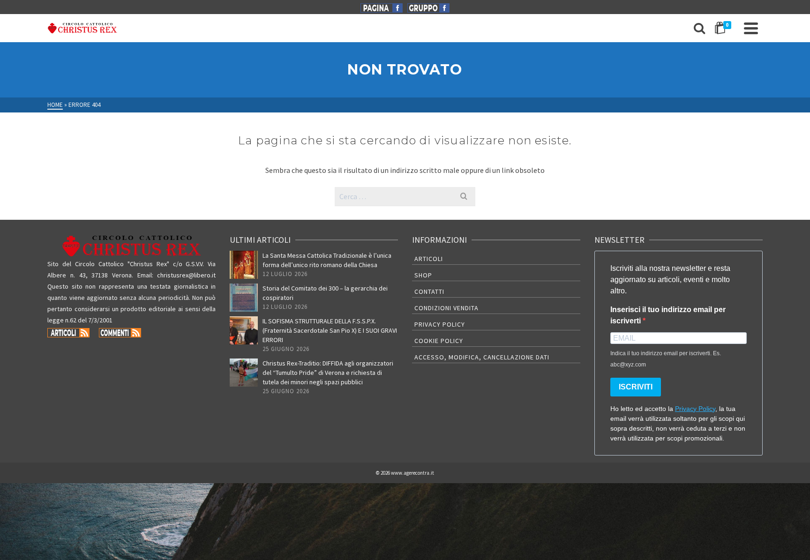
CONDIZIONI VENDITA (446, 308)
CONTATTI (429, 291)
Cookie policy (438, 340)
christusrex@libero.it (186, 275)
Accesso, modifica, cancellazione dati (481, 357)
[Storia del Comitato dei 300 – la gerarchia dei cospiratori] (244, 298)
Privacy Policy (439, 324)
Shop (423, 275)
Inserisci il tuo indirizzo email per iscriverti (668, 315)
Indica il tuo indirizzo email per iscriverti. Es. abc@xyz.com (665, 359)
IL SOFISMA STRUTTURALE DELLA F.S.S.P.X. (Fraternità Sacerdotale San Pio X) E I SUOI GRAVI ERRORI (329, 330)
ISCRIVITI (635, 387)
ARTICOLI (428, 258)
